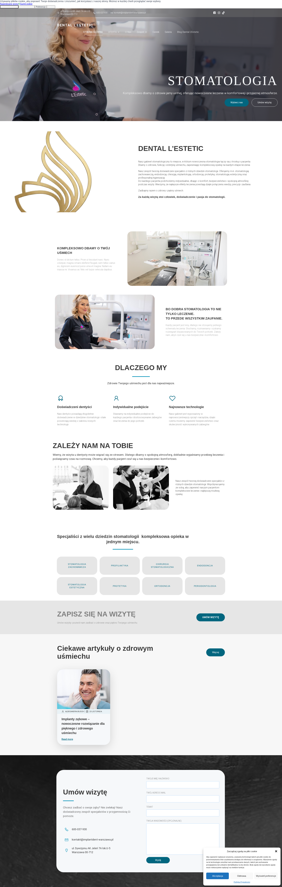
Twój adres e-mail (156, 793)
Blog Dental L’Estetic (188, 32)
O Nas (128, 32)
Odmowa (241, 876)
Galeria (168, 32)
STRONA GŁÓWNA (93, 32)
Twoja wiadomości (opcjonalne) (164, 821)
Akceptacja (217, 876)
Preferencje (41, 7)
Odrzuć (51, 7)
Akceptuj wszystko (9, 7)
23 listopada (95, 711)
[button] (276, 851)
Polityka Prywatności (242, 882)
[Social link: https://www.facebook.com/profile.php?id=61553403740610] (214, 13)
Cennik (156, 32)
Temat (149, 807)
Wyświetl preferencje (266, 876)
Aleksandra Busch (74, 711)
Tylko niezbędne (26, 7)
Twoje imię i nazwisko (157, 778)
